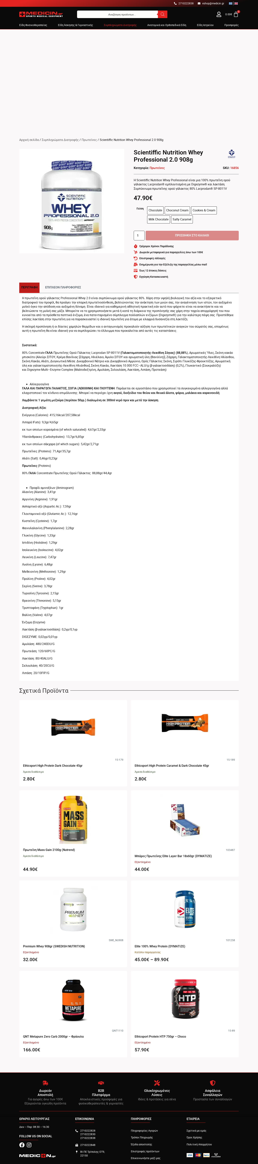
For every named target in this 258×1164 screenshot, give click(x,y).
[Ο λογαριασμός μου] (219, 14)
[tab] (29, 288)
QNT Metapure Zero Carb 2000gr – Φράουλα (53, 1036)
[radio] (155, 210)
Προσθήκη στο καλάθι (192, 235)
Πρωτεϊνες (89, 140)
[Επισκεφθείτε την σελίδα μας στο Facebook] (22, 1145)
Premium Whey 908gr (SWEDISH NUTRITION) (54, 946)
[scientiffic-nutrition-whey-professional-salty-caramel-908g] (71, 201)
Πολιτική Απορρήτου (199, 1144)
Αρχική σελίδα (29, 140)
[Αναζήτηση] (162, 14)
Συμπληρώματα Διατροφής (60, 140)
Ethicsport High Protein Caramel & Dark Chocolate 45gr (172, 765)
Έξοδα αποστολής (141, 1144)
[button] (33, 25)
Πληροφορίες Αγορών (144, 1130)
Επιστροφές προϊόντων (145, 1151)
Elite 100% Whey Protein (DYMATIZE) (160, 946)
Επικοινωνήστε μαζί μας (146, 1158)
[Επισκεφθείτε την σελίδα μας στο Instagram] (29, 1145)
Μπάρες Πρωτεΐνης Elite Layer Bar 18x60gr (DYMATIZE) (173, 856)
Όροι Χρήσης (194, 1137)
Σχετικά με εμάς (196, 1130)
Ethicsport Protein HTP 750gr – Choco (160, 1036)
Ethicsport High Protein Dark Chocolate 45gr (53, 765)
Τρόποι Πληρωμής (142, 1137)
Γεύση (140, 208)
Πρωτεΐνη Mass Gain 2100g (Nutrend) (49, 850)
